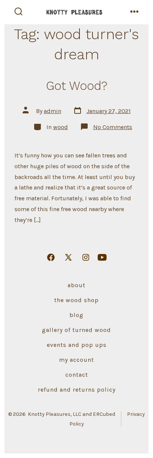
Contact (76, 374)
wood (60, 127)
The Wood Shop (76, 300)
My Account (76, 359)
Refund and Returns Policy (76, 389)
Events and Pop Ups (77, 344)
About (76, 285)
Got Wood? (76, 86)
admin (52, 110)
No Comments (112, 127)
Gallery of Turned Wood (76, 329)
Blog (76, 315)
